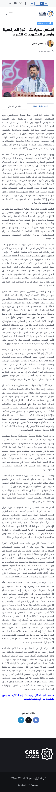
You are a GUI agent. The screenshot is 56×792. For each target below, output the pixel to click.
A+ (37, 3)
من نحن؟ (33, 785)
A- (46, 3)
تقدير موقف (43, 23)
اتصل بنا (22, 785)
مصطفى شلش (39, 44)
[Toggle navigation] (11, 14)
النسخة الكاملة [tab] (40, 107)
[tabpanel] (28, 407)
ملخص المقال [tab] (14, 107)
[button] (5, 14)
